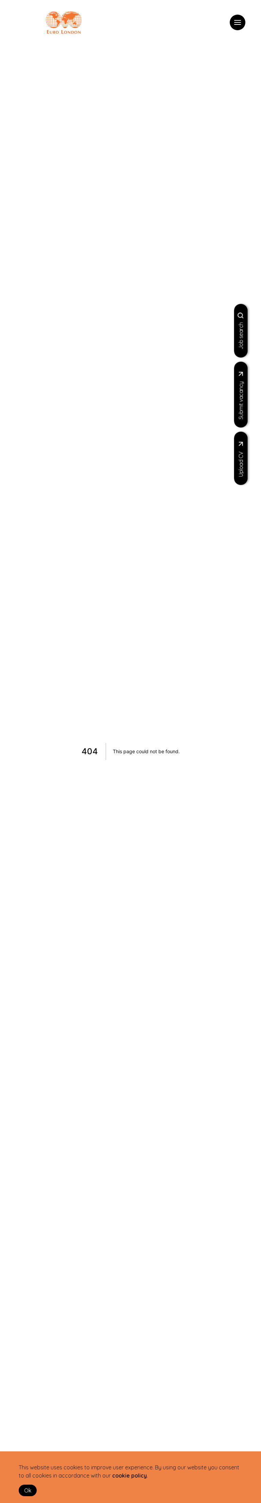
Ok (27, 1490)
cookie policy (129, 1475)
